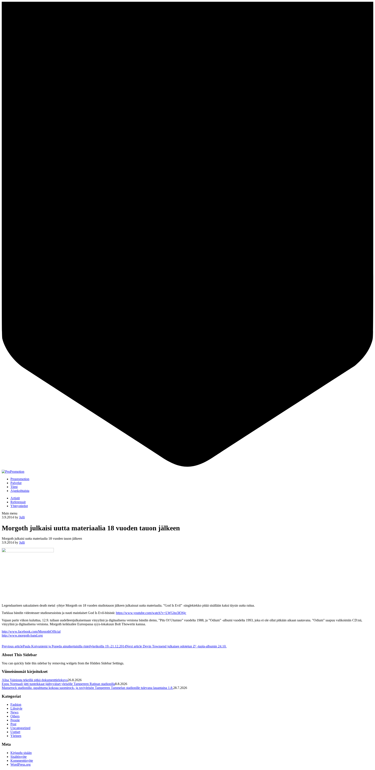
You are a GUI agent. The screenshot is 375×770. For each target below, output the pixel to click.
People (15, 720)
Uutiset (15, 732)
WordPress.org (20, 764)
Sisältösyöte (18, 756)
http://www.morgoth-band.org (22, 635)
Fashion (15, 704)
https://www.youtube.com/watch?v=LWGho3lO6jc (151, 613)
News (14, 712)
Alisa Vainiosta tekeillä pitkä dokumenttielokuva (35, 680)
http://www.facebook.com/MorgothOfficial (31, 631)
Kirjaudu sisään (21, 753)
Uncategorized (20, 728)
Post (13, 724)
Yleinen (15, 736)
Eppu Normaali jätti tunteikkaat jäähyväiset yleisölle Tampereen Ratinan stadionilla (58, 684)
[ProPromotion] (13, 471)
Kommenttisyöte (21, 760)
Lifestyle (16, 708)
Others (15, 716)
